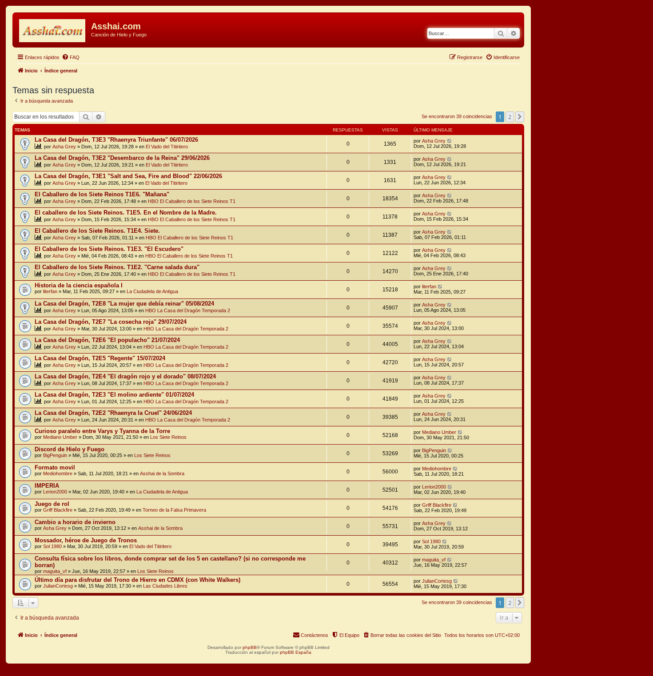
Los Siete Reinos (168, 437)
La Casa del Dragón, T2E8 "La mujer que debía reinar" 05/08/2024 (124, 303)
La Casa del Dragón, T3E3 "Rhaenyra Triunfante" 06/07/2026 (116, 139)
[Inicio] (53, 29)
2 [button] (509, 117)
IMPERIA (47, 485)
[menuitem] (71, 57)
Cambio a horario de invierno (75, 522)
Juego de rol (52, 504)
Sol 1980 (52, 546)
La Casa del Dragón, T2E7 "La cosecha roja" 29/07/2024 (111, 321)
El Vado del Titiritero (167, 146)
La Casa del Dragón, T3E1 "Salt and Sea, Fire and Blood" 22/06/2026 (128, 176)
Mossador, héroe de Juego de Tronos (86, 540)
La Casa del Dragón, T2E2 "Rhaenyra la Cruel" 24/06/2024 (113, 413)
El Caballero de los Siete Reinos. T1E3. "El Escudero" (109, 249)
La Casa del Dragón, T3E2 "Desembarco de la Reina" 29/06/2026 (122, 158)
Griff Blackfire (57, 510)
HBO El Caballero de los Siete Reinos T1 (191, 201)
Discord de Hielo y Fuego (69, 449)
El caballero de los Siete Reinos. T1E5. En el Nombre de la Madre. (126, 212)
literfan (50, 291)
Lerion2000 (55, 491)
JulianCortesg (58, 586)
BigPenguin (55, 455)
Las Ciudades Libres (165, 586)
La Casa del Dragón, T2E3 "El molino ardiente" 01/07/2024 (114, 394)
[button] (519, 116)
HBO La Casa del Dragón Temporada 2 (187, 310)
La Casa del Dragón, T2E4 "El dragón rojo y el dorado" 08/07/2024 (125, 376)
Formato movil (55, 467)
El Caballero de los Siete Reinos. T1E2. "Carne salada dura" (117, 267)
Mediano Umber (60, 437)
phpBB (250, 647)
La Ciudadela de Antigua (152, 291)
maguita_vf (55, 571)
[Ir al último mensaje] (450, 140)
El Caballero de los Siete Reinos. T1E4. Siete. (97, 230)
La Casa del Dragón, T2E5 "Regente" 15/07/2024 (100, 358)
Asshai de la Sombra (162, 473)
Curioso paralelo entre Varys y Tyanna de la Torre (102, 431)
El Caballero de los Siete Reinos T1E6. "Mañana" (102, 194)
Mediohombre (57, 473)
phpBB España (295, 652)
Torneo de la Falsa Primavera (174, 510)
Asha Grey (64, 146)
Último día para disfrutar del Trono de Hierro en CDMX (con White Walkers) (137, 580)
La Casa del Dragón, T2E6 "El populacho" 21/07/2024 (107, 340)
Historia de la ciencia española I (79, 285)
